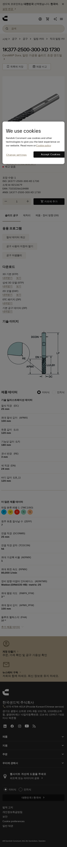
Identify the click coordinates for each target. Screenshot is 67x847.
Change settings (16, 154)
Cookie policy (43, 145)
